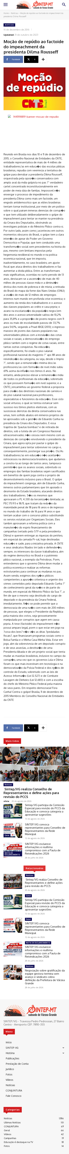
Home (6, 13)
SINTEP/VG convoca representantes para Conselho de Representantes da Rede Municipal (45, 829)
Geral (7, 816)
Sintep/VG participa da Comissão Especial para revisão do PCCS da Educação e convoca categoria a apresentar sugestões (45, 809)
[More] (43, 59)
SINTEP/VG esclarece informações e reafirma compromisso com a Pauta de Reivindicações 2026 (43, 848)
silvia (6, 801)
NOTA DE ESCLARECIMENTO (12, 854)
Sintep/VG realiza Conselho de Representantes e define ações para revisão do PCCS (31, 793)
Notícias (14, 13)
